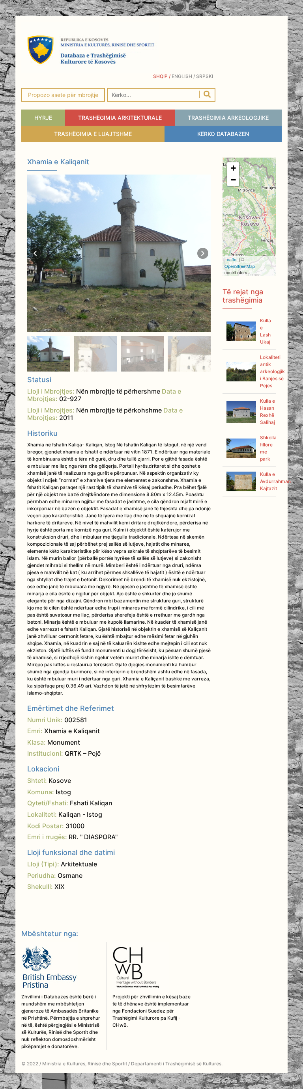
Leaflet (231, 259)
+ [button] (233, 168)
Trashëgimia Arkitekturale (120, 117)
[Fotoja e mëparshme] (35, 253)
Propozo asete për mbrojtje (63, 94)
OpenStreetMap (239, 266)
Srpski (205, 76)
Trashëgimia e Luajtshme (93, 133)
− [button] (233, 180)
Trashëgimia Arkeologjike (228, 117)
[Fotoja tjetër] (202, 253)
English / (184, 76)
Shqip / (162, 76)
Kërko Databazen (223, 133)
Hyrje (43, 117)
